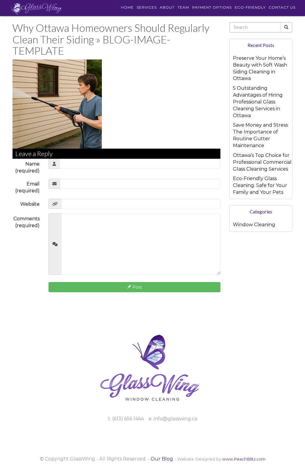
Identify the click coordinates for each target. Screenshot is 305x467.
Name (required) (27, 167)
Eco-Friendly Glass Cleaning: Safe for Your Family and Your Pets (260, 185)
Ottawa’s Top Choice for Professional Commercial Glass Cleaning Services (262, 162)
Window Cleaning (254, 224)
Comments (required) (26, 222)
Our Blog (162, 459)
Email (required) (27, 187)
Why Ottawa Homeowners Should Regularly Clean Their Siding (111, 33)
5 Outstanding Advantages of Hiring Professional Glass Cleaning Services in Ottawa (258, 101)
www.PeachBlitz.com (243, 459)
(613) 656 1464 (128, 419)
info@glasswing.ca (175, 419)
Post (136, 287)
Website (30, 204)
